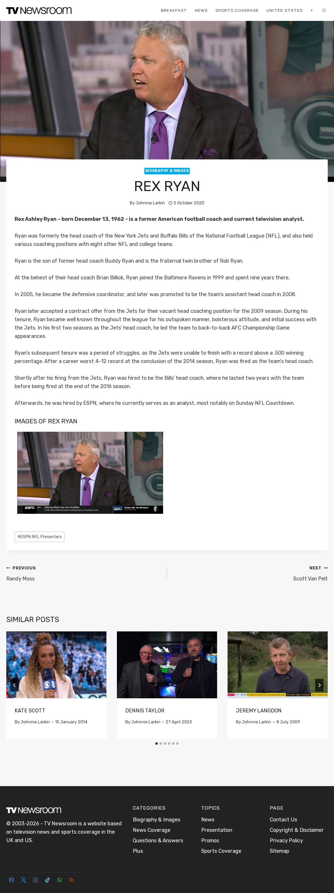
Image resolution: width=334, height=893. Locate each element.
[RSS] (71, 880)
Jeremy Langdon (259, 710)
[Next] (319, 685)
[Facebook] (11, 880)
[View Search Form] (324, 10)
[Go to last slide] (14, 685)
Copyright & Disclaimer (297, 830)
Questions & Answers (158, 840)
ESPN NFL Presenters (39, 536)
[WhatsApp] (59, 880)
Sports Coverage (237, 10)
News (201, 10)
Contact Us (283, 819)
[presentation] (56, 664)
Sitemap (279, 851)
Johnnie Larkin (150, 202)
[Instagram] (35, 880)
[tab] (156, 743)
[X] (23, 880)
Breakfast (174, 10)
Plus (138, 851)
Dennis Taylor (144, 710)
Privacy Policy (286, 840)
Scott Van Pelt (310, 574)
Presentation (216, 830)
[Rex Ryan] (90, 473)
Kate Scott (30, 710)
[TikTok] (47, 880)
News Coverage (151, 830)
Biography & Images (167, 171)
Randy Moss (21, 574)
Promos (210, 840)
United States (285, 10)
